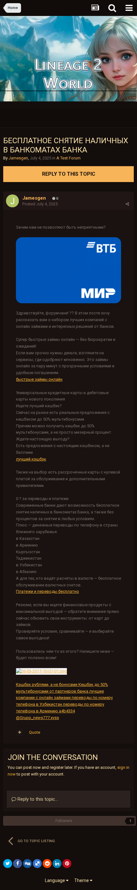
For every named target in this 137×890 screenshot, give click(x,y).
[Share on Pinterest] (66, 863)
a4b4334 (66, 711)
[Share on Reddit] (47, 863)
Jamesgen (18, 158)
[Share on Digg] (27, 863)
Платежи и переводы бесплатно (47, 591)
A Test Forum (68, 158)
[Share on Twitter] (7, 863)
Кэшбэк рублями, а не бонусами (46, 684)
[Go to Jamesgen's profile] (12, 201)
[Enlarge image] (68, 270)
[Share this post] (127, 204)
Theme (82, 880)
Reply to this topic (68, 174)
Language (55, 880)
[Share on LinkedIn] (57, 863)
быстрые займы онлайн (39, 379)
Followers (63, 821)
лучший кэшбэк (31, 459)
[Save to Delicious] (37, 863)
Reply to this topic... (37, 799)
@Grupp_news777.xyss (37, 717)
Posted (40, 204)
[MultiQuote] (19, 732)
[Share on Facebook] (17, 863)
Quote (34, 732)
